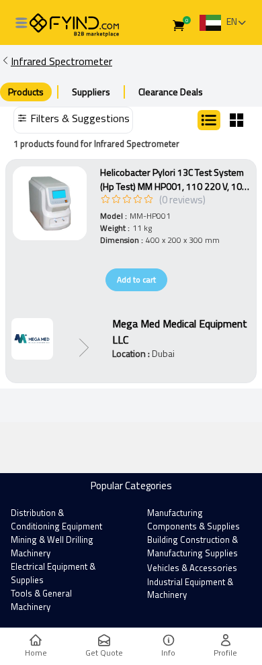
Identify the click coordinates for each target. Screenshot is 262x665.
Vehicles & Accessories (192, 567)
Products (26, 92)
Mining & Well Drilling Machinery (52, 546)
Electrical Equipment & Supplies (53, 573)
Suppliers (91, 92)
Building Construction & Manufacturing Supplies (192, 546)
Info (168, 652)
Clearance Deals (170, 92)
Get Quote (104, 652)
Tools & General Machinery (41, 599)
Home (36, 652)
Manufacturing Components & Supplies (193, 519)
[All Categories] (21, 23)
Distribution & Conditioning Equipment (56, 519)
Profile (225, 652)
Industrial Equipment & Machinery (190, 588)
